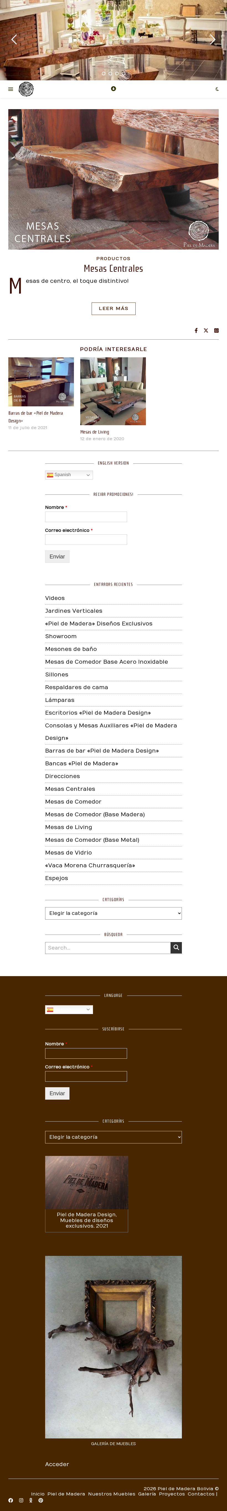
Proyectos (172, 1494)
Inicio (38, 1494)
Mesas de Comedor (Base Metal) (92, 840)
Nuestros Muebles (111, 1494)
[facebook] (11, 1501)
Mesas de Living (95, 432)
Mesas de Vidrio (68, 853)
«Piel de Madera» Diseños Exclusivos (99, 623)
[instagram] (22, 1501)
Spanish (62, 474)
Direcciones (62, 776)
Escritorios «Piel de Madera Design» (98, 713)
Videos (55, 598)
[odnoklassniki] (31, 1501)
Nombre (56, 507)
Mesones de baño (71, 649)
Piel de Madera (66, 1494)
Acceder (57, 1464)
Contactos (201, 1494)
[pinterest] (40, 1501)
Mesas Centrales (113, 268)
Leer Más (113, 308)
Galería (147, 1494)
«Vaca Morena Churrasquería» (90, 865)
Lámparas (59, 700)
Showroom (61, 636)
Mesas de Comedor (73, 802)
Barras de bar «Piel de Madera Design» (102, 751)
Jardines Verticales (73, 611)
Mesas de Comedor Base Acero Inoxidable (106, 662)
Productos (113, 258)
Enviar (57, 556)
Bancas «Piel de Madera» (81, 763)
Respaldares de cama (76, 687)
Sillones (56, 674)
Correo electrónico (69, 530)
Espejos (56, 878)
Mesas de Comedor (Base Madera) (95, 814)
